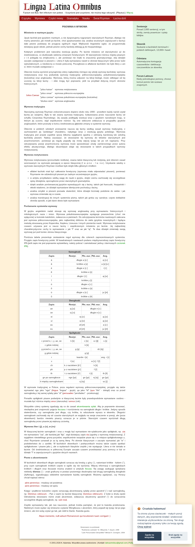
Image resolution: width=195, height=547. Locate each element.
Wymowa (40, 18)
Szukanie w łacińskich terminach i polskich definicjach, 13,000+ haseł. (154, 47)
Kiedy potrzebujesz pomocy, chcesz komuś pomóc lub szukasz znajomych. (154, 80)
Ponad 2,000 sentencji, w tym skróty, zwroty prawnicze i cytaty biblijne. (152, 31)
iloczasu (62, 409)
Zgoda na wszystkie (149, 536)
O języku (26, 18)
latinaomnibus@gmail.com (116, 543)
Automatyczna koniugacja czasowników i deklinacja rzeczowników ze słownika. (149, 63)
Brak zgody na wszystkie (175, 536)
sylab (93, 406)
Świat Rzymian (101, 18)
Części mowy (56, 18)
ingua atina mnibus (62, 6)
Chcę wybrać (144, 526)
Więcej (130, 12)
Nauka (86, 18)
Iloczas (88, 468)
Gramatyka (73, 18)
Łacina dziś (119, 18)
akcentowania (83, 406)
